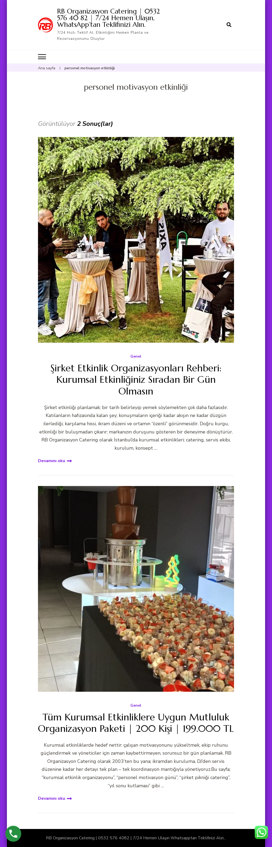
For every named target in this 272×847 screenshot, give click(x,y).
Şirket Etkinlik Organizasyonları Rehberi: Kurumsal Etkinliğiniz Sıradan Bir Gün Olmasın (136, 379)
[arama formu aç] (229, 25)
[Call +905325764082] (13, 834)
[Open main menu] (42, 56)
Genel (135, 357)
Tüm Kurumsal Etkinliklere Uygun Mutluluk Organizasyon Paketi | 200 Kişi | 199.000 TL (136, 722)
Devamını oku (51, 461)
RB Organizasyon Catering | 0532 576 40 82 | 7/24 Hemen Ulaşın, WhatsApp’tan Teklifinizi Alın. (108, 18)
